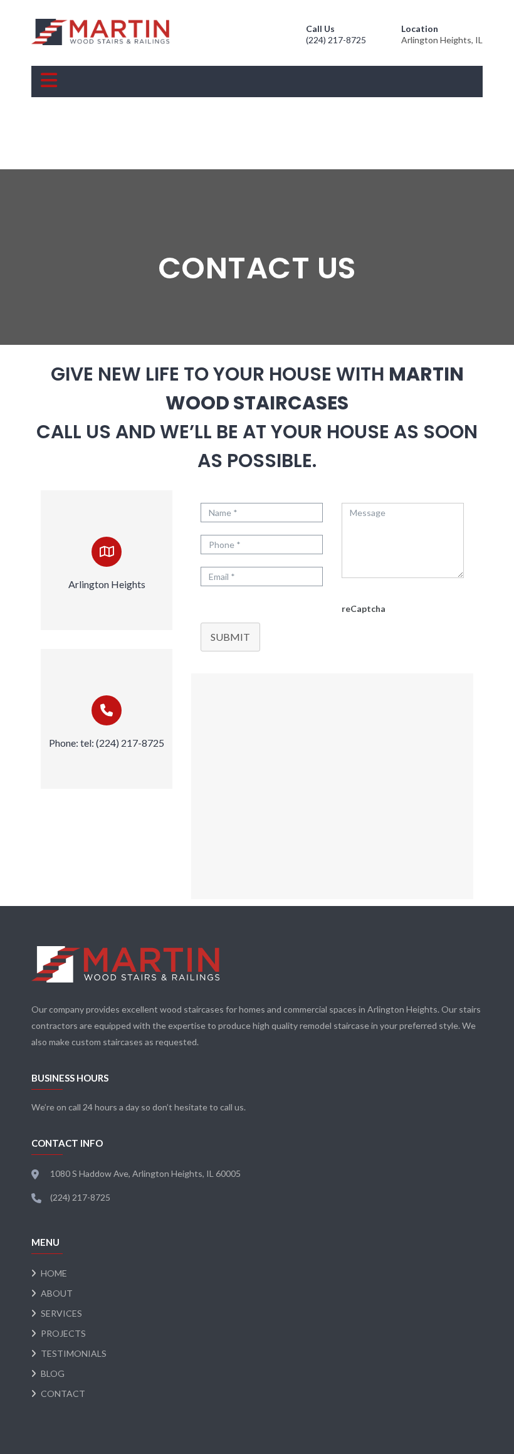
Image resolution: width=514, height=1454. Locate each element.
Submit (230, 637)
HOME (54, 1273)
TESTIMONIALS (74, 1353)
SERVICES (61, 1313)
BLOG (53, 1373)
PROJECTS (63, 1333)
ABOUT (57, 1293)
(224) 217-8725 (336, 39)
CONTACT (63, 1393)
